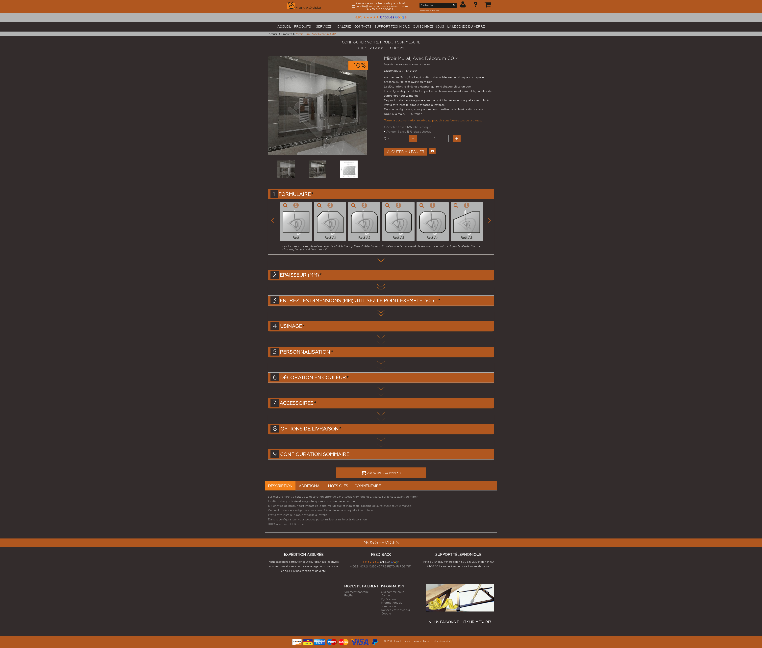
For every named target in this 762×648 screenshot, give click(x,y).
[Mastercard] (343, 641)
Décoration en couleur (314, 377)
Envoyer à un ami (432, 151)
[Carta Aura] (308, 641)
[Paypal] (374, 641)
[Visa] (359, 641)
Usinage (292, 326)
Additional (310, 486)
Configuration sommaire (314, 454)
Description (280, 486)
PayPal (348, 595)
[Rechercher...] (453, 6)
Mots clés (338, 486)
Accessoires (298, 403)
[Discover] (297, 641)
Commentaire (367, 486)
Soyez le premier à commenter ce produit (407, 64)
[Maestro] (332, 641)
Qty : (387, 138)
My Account (389, 599)
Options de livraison (310, 428)
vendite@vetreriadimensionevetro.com (382, 6)
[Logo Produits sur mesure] (305, 6)
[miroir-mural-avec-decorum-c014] (286, 169)
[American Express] (319, 641)
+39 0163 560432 (381, 9)
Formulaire (296, 194)
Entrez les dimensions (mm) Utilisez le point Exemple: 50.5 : (360, 300)
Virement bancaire (356, 591)
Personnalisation (306, 352)
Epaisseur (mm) (300, 275)
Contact (386, 595)
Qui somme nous (392, 591)
